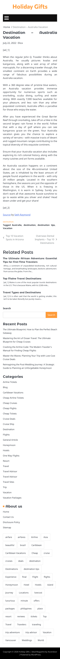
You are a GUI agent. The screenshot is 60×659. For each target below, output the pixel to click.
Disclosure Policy (11, 522)
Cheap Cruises (10, 403)
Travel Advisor (10, 471)
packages (10, 608)
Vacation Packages (12, 497)
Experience (10, 576)
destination (30, 224)
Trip (5, 487)
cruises (8, 560)
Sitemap (7, 527)
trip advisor (31, 632)
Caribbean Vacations (13, 392)
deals (20, 560)
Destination (8, 222)
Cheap (35, 553)
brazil (23, 545)
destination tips (46, 224)
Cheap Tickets (10, 413)
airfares (21, 537)
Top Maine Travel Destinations (22, 278)
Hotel (26, 584)
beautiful (9, 545)
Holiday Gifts (30, 6)
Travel (6, 466)
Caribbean (36, 545)
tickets (34, 616)
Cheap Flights (9, 408)
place (40, 608)
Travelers (21, 624)
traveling (36, 624)
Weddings (27, 640)
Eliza (20, 43)
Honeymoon (9, 445)
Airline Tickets (10, 381)
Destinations (11, 568)
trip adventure (12, 632)
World (41, 640)
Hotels (6, 450)
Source (7, 214)
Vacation (7, 228)
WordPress (36, 654)
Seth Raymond (22, 214)
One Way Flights (11, 455)
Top (45, 616)
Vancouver (10, 640)
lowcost (38, 592)
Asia (46, 537)
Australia (17, 224)
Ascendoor (52, 651)
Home (6, 511)
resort (8, 616)
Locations (24, 592)
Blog (5, 387)
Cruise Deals (9, 418)
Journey (9, 592)
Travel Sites (8, 481)
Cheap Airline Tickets (13, 397)
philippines (26, 608)
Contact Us (8, 516)
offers (36, 600)
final (24, 576)
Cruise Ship (8, 424)
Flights (6, 434)
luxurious (10, 600)
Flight (35, 576)
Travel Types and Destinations (22, 292)
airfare (8, 537)
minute (24, 600)
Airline (34, 537)
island (50, 584)
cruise (47, 553)
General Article (10, 439)
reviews (21, 616)
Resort (6, 460)
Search (7, 308)
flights (47, 576)
